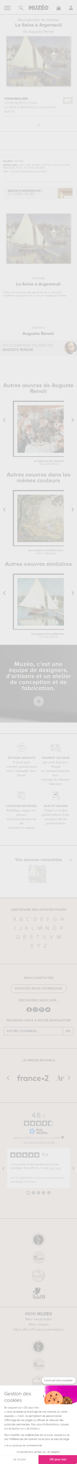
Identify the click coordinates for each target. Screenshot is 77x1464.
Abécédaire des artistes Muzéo (38, 910)
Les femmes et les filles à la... (46, 552)
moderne (9, 295)
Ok (68, 1031)
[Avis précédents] (3, 1168)
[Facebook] (29, 1011)
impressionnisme (55, 295)
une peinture (34, 292)
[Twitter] (48, 1011)
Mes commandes (38, 1319)
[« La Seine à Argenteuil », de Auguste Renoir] (37, 874)
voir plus (55, 1168)
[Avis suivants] (74, 1168)
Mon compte (38, 1324)
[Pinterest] (41, 1011)
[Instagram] (35, 1011)
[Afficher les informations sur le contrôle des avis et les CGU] (62, 1137)
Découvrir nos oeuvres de (27, 348)
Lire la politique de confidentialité (23, 1445)
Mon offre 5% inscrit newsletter (38, 1329)
